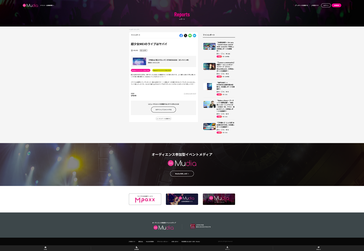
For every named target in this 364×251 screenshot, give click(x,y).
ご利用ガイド (315, 5)
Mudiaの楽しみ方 (181, 174)
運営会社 (140, 241)
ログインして (163, 109)
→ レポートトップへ (134, 29)
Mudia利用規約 (150, 241)
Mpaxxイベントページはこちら (162, 70)
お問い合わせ (174, 241)
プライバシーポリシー (162, 241)
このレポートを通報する (164, 118)
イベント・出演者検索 (46, 5)
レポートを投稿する (302, 5)
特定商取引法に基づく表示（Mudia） (191, 241)
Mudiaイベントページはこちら (140, 70)
